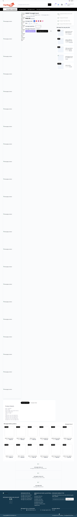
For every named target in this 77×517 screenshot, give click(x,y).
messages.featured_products (26, 495)
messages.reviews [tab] (33, 402)
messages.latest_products (26, 496)
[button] (10, 501)
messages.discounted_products (43, 9)
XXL (36, 23)
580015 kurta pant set (44, 456)
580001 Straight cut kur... (21, 438)
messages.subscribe (69, 499)
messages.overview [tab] (25, 402)
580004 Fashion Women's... (33, 438)
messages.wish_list (37, 497)
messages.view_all (69, 424)
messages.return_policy (38, 502)
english (71, 0)
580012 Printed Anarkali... (32, 456)
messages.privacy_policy (68, 515)
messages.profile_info (38, 496)
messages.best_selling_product (26, 498)
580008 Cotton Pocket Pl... (68, 438)
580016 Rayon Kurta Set (56, 456)
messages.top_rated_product (26, 499)
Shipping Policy (37, 505)
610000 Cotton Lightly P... (67, 456)
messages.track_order (38, 499)
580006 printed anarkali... (55, 438)
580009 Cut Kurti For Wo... (9, 456)
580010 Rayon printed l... (9, 438)
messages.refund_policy (38, 500)
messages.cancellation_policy (39, 503)
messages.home (22, 9)
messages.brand (31, 9)
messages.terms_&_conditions (57, 515)
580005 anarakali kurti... (44, 438)
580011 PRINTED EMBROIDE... (21, 456)
